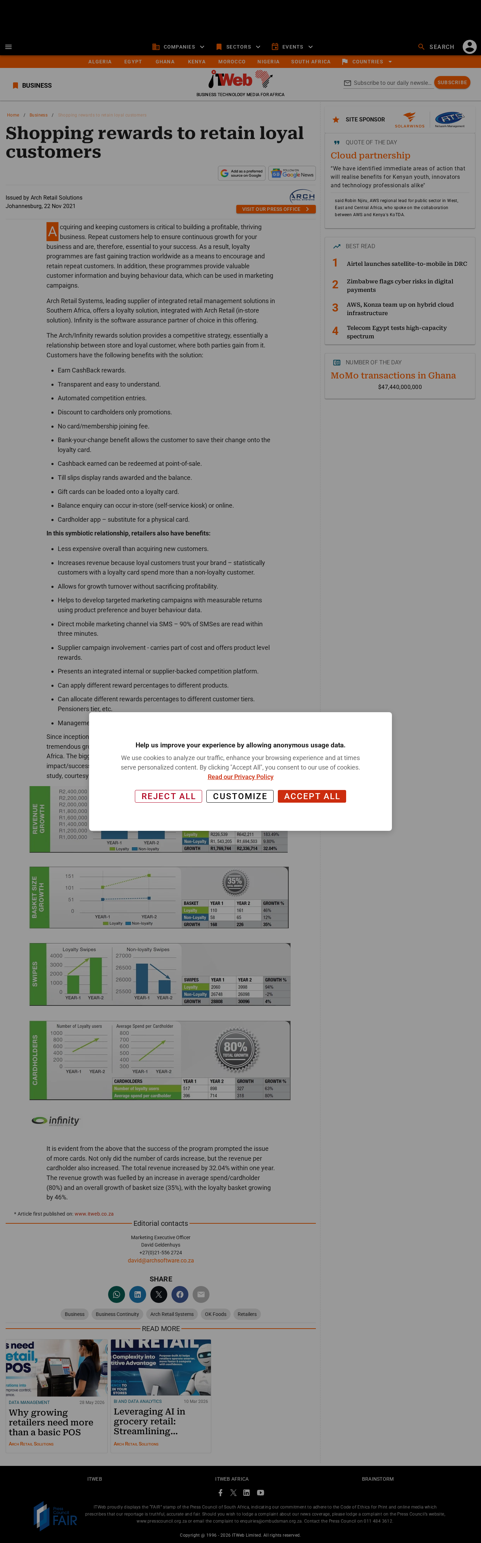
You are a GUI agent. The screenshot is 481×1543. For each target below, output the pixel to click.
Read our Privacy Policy (241, 776)
